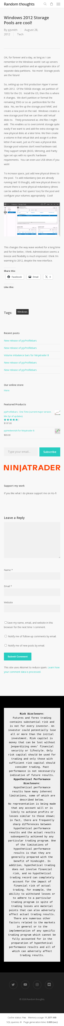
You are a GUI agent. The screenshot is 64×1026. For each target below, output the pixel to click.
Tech (20, 34)
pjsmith (12, 30)
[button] (58, 4)
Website (8, 602)
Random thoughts (19, 4)
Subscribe (49, 452)
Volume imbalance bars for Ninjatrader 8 (26, 355)
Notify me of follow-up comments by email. (32, 636)
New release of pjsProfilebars (20, 340)
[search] (45, 4)
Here (6, 390)
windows (22, 311)
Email (8, 586)
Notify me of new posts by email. (26, 645)
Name (8, 570)
